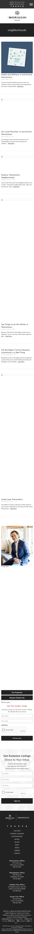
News (17, 845)
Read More (20, 86)
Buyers (17, 839)
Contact (17, 853)
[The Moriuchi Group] (17, 16)
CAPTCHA (4, 725)
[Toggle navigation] (31, 4)
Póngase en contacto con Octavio (19, 913)
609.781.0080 (20, 4)
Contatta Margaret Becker (19, 917)
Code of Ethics (28, 926)
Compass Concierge (17, 834)
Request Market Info (17, 698)
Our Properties (17, 692)
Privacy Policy (14, 927)
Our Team (17, 831)
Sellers (17, 842)
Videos (17, 848)
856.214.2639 (20, 2)
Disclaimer (20, 927)
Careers (17, 850)
